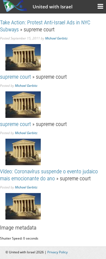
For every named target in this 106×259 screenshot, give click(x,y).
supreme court (15, 77)
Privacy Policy (57, 252)
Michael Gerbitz (56, 38)
